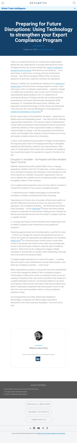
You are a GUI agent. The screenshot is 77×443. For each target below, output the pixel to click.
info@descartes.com (39, 419)
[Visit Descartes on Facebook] (47, 428)
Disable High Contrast (58, 433)
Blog (52, 49)
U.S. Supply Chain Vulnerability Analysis (15, 392)
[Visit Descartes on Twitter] (43, 428)
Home (40, 49)
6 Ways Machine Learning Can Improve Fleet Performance (21, 389)
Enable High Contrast (44, 433)
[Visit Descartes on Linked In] (34, 428)
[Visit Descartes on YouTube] (38, 428)
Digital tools (15, 240)
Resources (46, 49)
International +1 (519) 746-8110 (38, 412)
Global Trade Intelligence (13, 8)
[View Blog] (30, 428)
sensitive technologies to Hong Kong (26, 112)
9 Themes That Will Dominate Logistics (15, 394)
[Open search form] (74, 3)
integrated (36, 209)
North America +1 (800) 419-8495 (38, 404)
